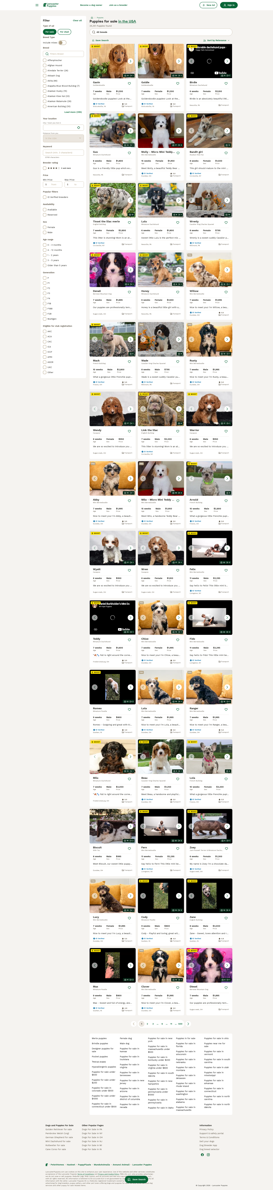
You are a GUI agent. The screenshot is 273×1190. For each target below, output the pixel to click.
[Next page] (188, 1024)
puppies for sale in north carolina (217, 1098)
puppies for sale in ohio (216, 1038)
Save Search (102, 40)
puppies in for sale (185, 1038)
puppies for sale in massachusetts (185, 1108)
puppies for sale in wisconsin (185, 1053)
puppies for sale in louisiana (129, 1058)
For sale (50, 32)
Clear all (77, 20)
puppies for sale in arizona (129, 1090)
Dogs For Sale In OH (92, 1137)
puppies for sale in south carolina (217, 1061)
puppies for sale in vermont (214, 1053)
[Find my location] (78, 127)
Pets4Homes (57, 1164)
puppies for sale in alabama (185, 1100)
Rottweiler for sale (55, 1145)
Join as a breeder (118, 5)
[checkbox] (44, 60)
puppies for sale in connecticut (214, 1090)
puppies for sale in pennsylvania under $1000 (158, 1092)
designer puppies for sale (102, 1050)
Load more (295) (73, 112)
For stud (64, 32)
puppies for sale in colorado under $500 (102, 1089)
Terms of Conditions (85, 1174)
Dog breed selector (209, 1149)
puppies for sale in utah (216, 1067)
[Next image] (130, 61)
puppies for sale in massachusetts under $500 (159, 1049)
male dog (124, 1043)
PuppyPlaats (84, 1164)
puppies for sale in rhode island (185, 1084)
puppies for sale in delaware (185, 1076)
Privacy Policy (206, 1129)
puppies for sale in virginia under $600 (158, 1066)
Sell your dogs (206, 1141)
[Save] (129, 83)
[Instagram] (208, 1155)
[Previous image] (95, 61)
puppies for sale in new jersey (132, 1082)
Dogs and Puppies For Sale (60, 1125)
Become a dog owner (91, 5)
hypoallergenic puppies (104, 1067)
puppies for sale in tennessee (129, 1074)
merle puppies (99, 1038)
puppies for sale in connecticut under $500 (104, 1105)
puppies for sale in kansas (129, 1050)
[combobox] (59, 127)
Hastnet (71, 1164)
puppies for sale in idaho (161, 1108)
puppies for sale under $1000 (103, 1097)
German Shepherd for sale (59, 1137)
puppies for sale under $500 (103, 1073)
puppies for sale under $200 (103, 1081)
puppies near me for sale (214, 1045)
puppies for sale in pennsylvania (157, 1101)
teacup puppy (99, 1061)
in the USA (127, 21)
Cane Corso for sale (56, 1149)
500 (180, 1024)
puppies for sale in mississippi (214, 1074)
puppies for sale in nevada (129, 1105)
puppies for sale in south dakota (161, 1074)
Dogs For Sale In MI (92, 1145)
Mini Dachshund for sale (58, 1141)
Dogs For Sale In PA (92, 1129)
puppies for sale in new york (160, 1039)
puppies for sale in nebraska (185, 1061)
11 (171, 1024)
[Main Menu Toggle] (37, 5)
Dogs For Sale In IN (92, 1149)
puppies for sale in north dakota (217, 1105)
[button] (113, 61)
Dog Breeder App (208, 1145)
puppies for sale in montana (185, 1069)
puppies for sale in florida (185, 1045)
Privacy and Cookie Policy (108, 1174)
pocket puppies (100, 1056)
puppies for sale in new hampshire (160, 1082)
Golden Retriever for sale (59, 1129)
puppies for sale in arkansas (214, 1082)
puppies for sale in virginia (129, 1066)
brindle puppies (100, 1043)
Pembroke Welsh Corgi (57, 1133)
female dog (126, 1038)
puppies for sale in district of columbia (130, 1098)
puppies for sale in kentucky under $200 (159, 1058)
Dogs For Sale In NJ (92, 1141)
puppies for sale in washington (185, 1092)
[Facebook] (202, 1155)
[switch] (62, 42)
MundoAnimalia (102, 1164)
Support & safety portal (211, 1133)
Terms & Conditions (209, 1137)
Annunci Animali (121, 1164)
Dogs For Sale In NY (92, 1133)
